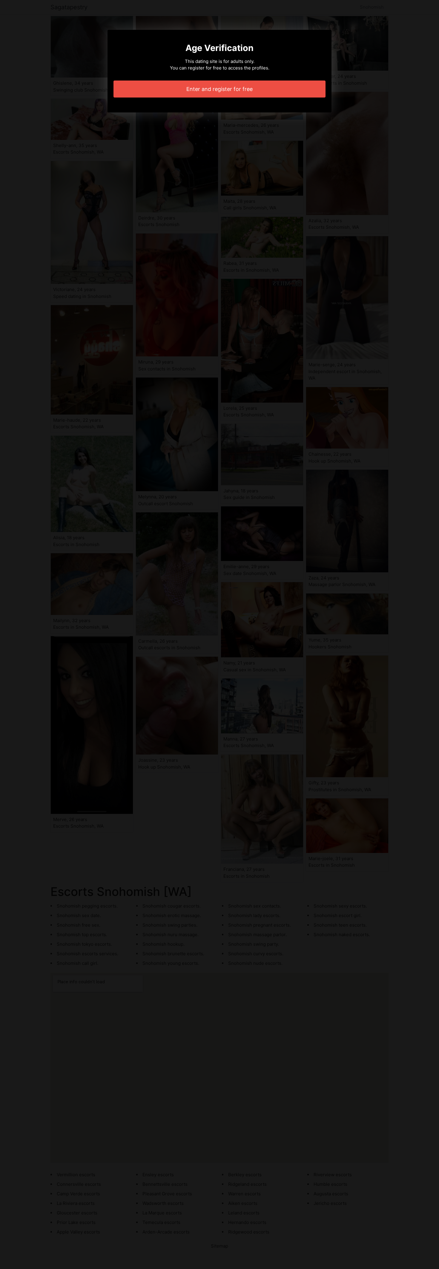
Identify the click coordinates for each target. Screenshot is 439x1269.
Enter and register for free (219, 89)
